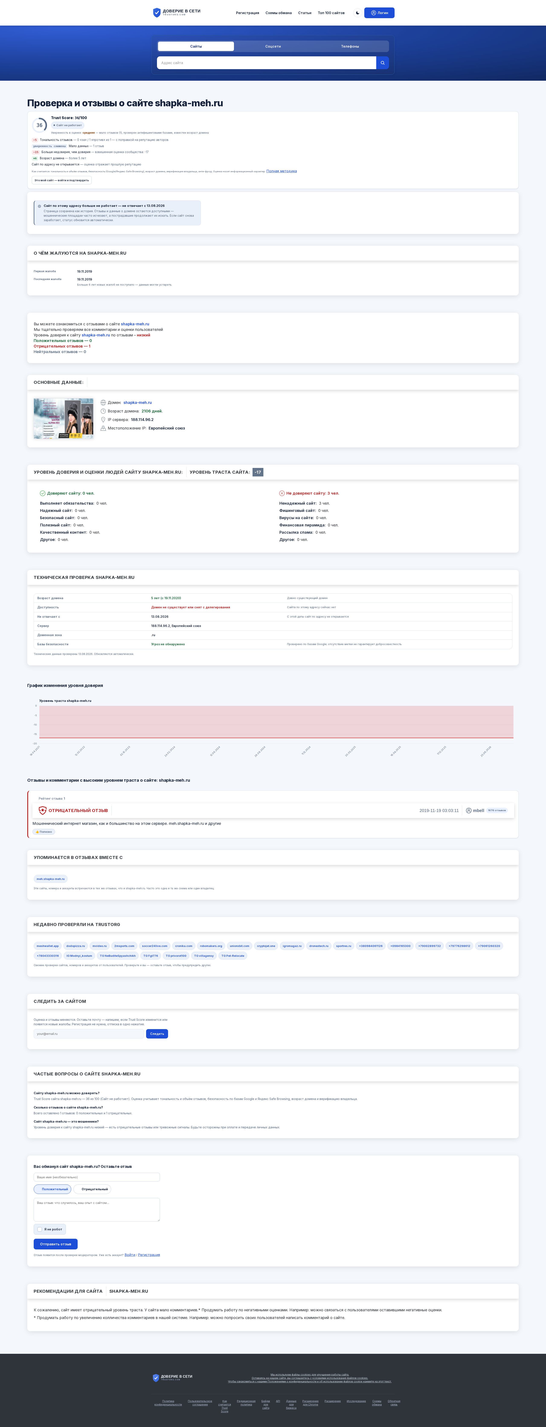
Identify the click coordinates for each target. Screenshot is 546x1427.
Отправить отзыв (55, 1244)
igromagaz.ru (292, 946)
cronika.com (183, 946)
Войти (130, 1255)
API (278, 1401)
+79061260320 (489, 946)
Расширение (333, 1401)
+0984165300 (400, 946)
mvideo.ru (100, 946)
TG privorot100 (176, 955)
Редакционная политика (246, 1402)
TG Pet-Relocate (232, 955)
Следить (157, 1034)
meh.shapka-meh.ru (51, 879)
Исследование (356, 1401)
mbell (478, 810)
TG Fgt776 (150, 955)
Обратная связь (394, 1402)
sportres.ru (343, 946)
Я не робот (53, 1229)
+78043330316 (48, 955)
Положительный (55, 1189)
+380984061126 (371, 946)
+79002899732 (429, 946)
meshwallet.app (48, 946)
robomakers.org (211, 946)
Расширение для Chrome (310, 1402)
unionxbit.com (239, 946)
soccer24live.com (154, 946)
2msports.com (124, 946)
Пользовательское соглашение (200, 1402)
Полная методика (281, 171)
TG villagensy (204, 955)
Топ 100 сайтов (331, 13)
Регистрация (247, 13)
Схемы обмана (279, 13)
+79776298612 (459, 946)
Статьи (304, 13)
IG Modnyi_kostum (79, 955)
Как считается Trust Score (224, 1406)
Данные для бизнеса (291, 1404)
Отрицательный (95, 1189)
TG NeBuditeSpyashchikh (118, 955)
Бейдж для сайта (265, 1404)
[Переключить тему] (357, 12)
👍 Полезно (44, 831)
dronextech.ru (318, 946)
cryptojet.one (266, 946)
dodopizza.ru (75, 946)
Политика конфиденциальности (168, 1402)
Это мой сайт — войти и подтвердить (62, 180)
